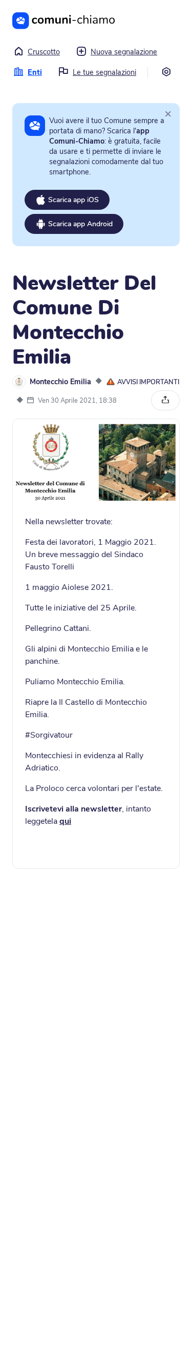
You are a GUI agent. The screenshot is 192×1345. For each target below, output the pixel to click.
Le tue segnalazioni (104, 72)
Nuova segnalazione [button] (124, 52)
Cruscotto (44, 52)
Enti (35, 72)
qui (65, 821)
